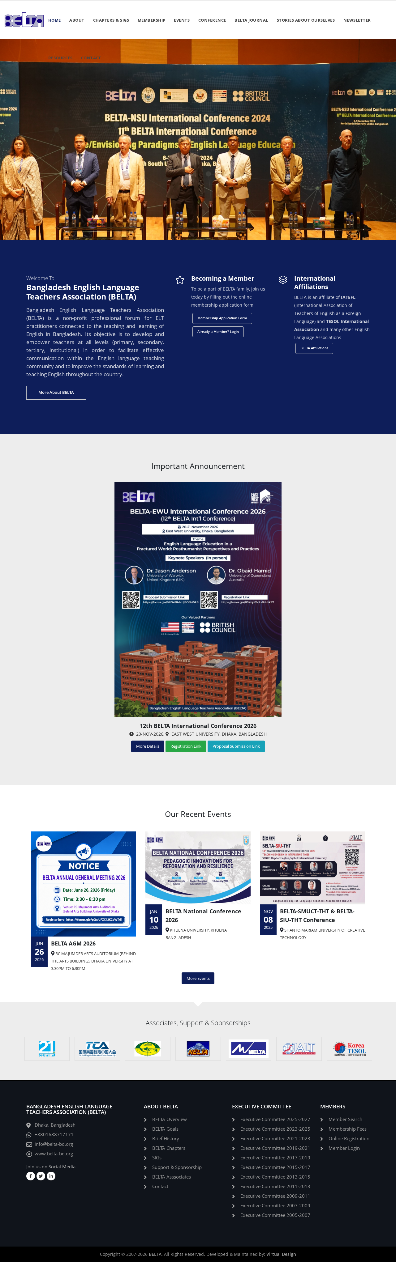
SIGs (156, 1158)
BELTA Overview (169, 1119)
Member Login (344, 1148)
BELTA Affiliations (314, 348)
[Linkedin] (51, 1176)
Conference (212, 20)
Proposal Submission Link (236, 746)
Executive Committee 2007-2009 (275, 1206)
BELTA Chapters (168, 1148)
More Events (198, 978)
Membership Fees (348, 1129)
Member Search (345, 1119)
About (76, 20)
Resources (60, 58)
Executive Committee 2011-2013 (275, 1186)
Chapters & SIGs (111, 20)
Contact (91, 58)
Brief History (165, 1138)
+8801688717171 (54, 1134)
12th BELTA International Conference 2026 (198, 725)
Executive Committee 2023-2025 (275, 1129)
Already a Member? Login (218, 331)
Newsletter (357, 20)
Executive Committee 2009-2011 (275, 1196)
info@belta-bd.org (54, 1144)
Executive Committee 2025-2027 (275, 1119)
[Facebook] (30, 1176)
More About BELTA (56, 392)
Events (182, 20)
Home (54, 20)
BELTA (155, 1254)
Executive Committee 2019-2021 (275, 1148)
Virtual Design (281, 1254)
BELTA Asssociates (171, 1177)
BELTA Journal (251, 20)
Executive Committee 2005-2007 (275, 1215)
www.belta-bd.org (54, 1154)
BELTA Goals (165, 1129)
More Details (147, 746)
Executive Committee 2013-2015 (275, 1177)
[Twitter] (41, 1176)
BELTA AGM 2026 (73, 943)
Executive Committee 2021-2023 (275, 1138)
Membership (152, 20)
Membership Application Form (222, 318)
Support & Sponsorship (177, 1167)
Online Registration (349, 1138)
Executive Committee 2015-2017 (275, 1167)
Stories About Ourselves (306, 20)
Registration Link (185, 746)
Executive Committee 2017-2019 (275, 1158)
